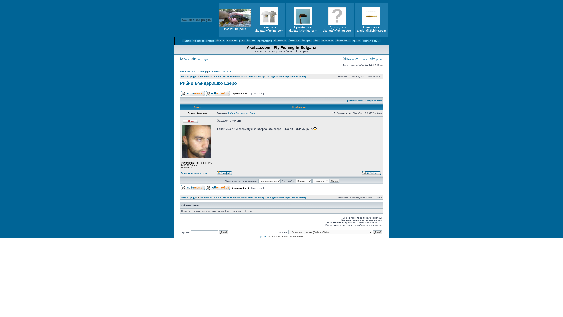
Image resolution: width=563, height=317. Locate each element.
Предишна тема (354, 101)
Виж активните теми (219, 71)
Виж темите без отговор (193, 71)
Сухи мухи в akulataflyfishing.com (337, 28)
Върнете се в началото (194, 173)
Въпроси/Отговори (356, 59)
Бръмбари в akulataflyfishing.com (302, 28)
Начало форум (189, 76)
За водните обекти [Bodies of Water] (286, 76)
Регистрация (201, 59)
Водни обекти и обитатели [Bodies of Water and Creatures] (232, 76)
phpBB (263, 236)
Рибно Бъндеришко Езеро (208, 83)
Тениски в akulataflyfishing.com (268, 28)
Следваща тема (373, 101)
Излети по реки (235, 29)
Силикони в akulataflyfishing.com (371, 28)
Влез (186, 59)
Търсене (378, 59)
